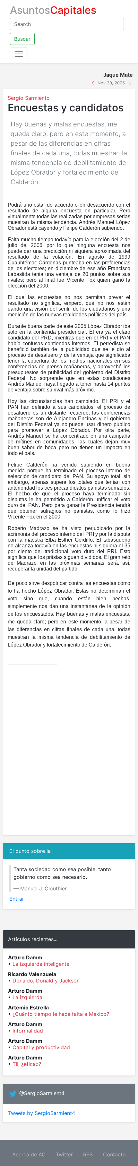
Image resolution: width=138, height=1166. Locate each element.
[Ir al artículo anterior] (94, 82)
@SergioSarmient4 (42, 1093)
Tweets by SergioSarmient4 (41, 1113)
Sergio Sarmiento (29, 98)
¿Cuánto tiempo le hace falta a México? (61, 1014)
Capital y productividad (41, 1047)
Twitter (64, 1154)
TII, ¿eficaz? (27, 1064)
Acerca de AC (29, 1154)
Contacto (114, 1154)
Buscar (22, 39)
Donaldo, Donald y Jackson (46, 980)
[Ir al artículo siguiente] (129, 82)
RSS (88, 1154)
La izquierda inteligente (41, 964)
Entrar (16, 899)
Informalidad (28, 1030)
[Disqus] (69, 750)
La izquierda (27, 997)
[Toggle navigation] (19, 53)
